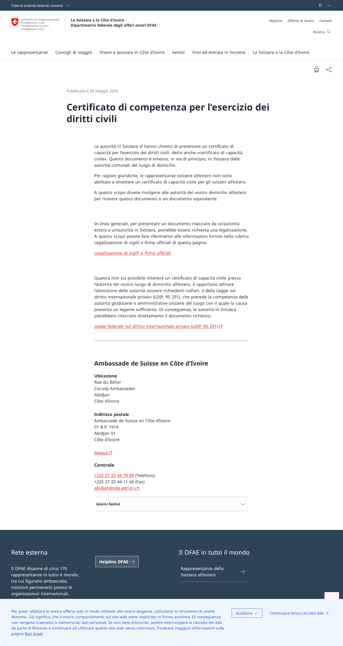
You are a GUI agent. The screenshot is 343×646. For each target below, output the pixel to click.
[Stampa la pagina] (316, 69)
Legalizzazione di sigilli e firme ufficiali (132, 253)
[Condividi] (328, 69)
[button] (29, 52)
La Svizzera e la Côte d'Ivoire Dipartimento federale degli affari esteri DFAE (114, 22)
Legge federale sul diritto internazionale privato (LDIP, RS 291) (156, 326)
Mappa (101, 453)
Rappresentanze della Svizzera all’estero (202, 571)
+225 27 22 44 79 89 (114, 475)
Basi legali (33, 633)
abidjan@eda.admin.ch (117, 488)
